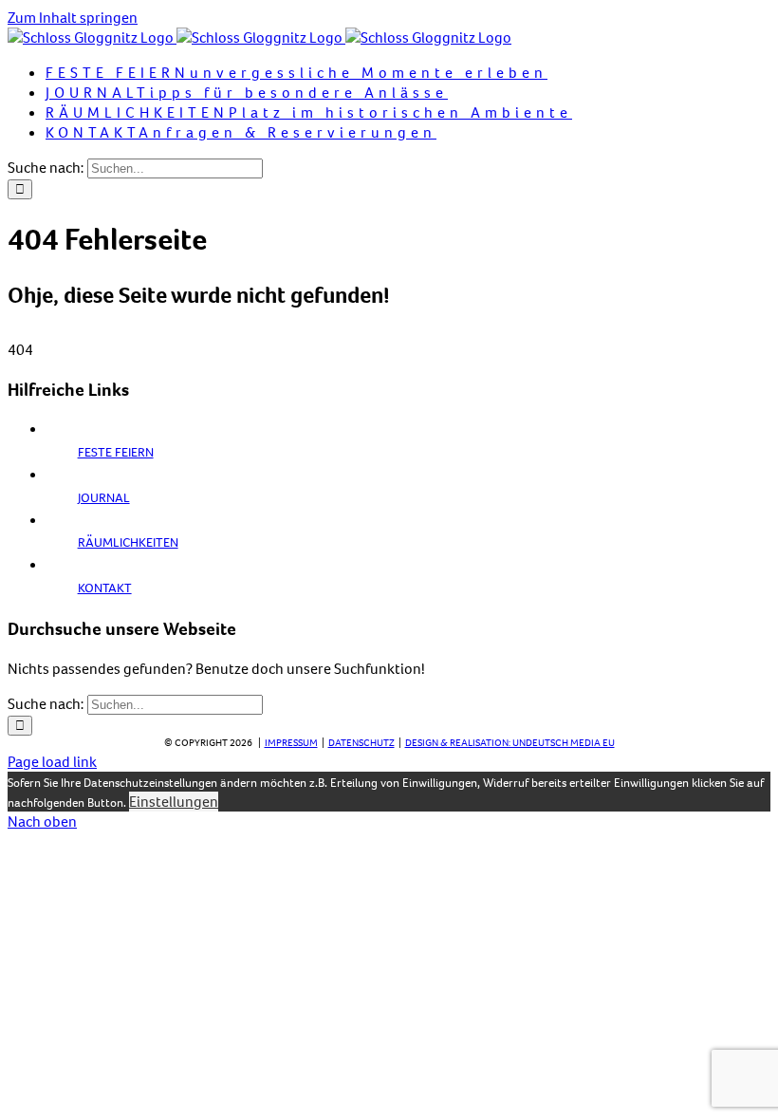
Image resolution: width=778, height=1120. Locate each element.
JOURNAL (104, 498)
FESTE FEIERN (116, 452)
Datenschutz (361, 743)
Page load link (52, 762)
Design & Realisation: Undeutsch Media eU (510, 743)
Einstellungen (173, 802)
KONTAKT (105, 588)
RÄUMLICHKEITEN (128, 542)
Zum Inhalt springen (73, 18)
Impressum (291, 743)
